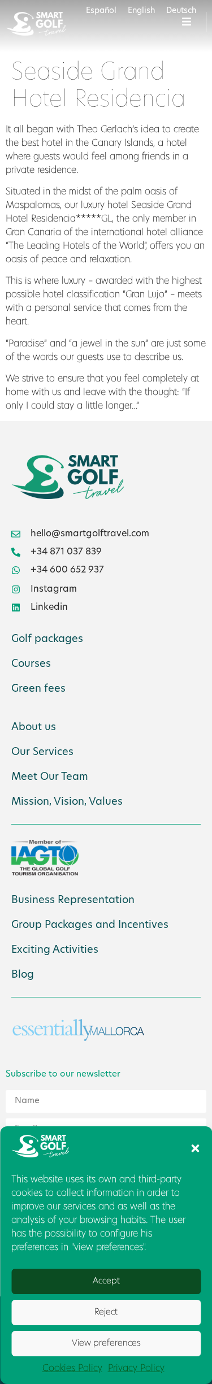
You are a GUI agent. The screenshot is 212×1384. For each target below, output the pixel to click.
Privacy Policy (136, 1368)
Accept (106, 1281)
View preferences (106, 1343)
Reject (106, 1312)
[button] (195, 1148)
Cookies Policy (72, 1368)
